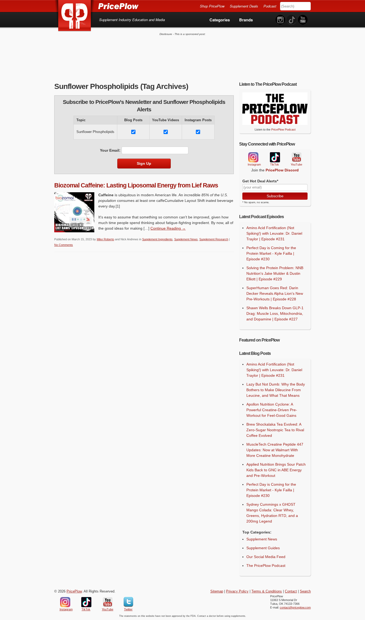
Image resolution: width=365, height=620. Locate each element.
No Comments (63, 244)
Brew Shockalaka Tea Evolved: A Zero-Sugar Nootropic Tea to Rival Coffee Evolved (275, 430)
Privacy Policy (237, 591)
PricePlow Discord (282, 170)
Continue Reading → (168, 228)
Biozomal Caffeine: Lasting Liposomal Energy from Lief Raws (136, 185)
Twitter (128, 602)
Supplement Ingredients (157, 239)
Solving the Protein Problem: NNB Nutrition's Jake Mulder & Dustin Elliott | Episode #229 (274, 273)
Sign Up (144, 163)
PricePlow (74, 591)
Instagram (253, 157)
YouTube (296, 157)
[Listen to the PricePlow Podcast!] (275, 123)
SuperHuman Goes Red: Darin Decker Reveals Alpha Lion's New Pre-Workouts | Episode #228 (274, 293)
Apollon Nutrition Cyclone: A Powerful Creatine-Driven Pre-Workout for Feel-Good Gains (271, 410)
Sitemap (216, 591)
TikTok (274, 157)
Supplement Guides (263, 548)
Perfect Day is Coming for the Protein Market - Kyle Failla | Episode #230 (271, 253)
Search (305, 591)
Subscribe (275, 196)
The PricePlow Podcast (265, 565)
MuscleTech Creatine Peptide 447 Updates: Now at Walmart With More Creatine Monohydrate (274, 450)
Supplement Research (213, 239)
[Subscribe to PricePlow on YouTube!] (303, 20)
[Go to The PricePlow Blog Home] (96, 6)
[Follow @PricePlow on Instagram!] (280, 20)
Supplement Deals (244, 6)
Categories (219, 20)
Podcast (269, 6)
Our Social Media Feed (265, 557)
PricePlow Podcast (283, 129)
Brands (246, 20)
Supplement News (186, 239)
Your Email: (110, 150)
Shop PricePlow (212, 6)
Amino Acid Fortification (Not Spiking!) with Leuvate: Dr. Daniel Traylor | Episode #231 (274, 233)
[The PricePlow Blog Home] (75, 16)
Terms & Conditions (266, 591)
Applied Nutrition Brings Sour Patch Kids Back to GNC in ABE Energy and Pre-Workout (276, 470)
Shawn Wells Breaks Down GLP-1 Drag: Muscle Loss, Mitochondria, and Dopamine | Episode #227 (275, 313)
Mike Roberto (105, 239)
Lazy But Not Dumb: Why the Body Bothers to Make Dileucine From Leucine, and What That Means (275, 390)
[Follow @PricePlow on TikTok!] (291, 20)
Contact (291, 591)
